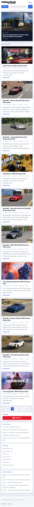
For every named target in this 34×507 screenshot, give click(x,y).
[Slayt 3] (16, 29)
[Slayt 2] (15, 29)
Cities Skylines (7, 459)
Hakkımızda (4, 504)
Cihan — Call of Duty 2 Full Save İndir (12, 482)
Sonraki (26, 409)
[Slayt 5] (18, 29)
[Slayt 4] (17, 29)
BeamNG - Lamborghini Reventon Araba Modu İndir (16, 432)
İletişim (10, 504)
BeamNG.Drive (8, 448)
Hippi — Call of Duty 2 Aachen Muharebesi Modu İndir (16, 480)
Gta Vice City (7, 457)
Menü (30, 2)
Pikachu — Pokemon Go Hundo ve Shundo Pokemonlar (17, 490)
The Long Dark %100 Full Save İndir (15, 391)
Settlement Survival (8, 465)
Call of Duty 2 (7, 451)
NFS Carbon (7, 462)
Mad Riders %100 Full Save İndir (11, 435)
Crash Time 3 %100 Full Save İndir (12, 427)
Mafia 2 (6, 454)
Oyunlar (5, 6)
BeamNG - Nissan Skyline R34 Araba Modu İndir (15, 430)
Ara (30, 6)
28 (21, 409)
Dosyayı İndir (6, 77)
